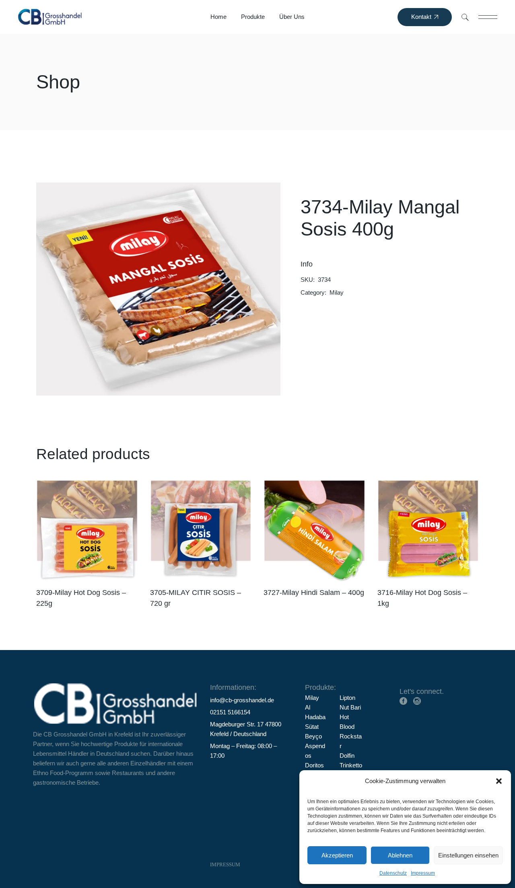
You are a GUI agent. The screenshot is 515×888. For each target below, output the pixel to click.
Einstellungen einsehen (468, 855)
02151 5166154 (230, 712)
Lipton (347, 697)
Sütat (312, 726)
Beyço (313, 736)
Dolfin (347, 755)
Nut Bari (350, 707)
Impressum (423, 873)
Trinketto (351, 765)
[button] (499, 781)
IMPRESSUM (225, 864)
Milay (337, 292)
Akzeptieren (337, 855)
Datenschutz (393, 873)
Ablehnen (400, 855)
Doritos (314, 765)
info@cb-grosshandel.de (242, 700)
